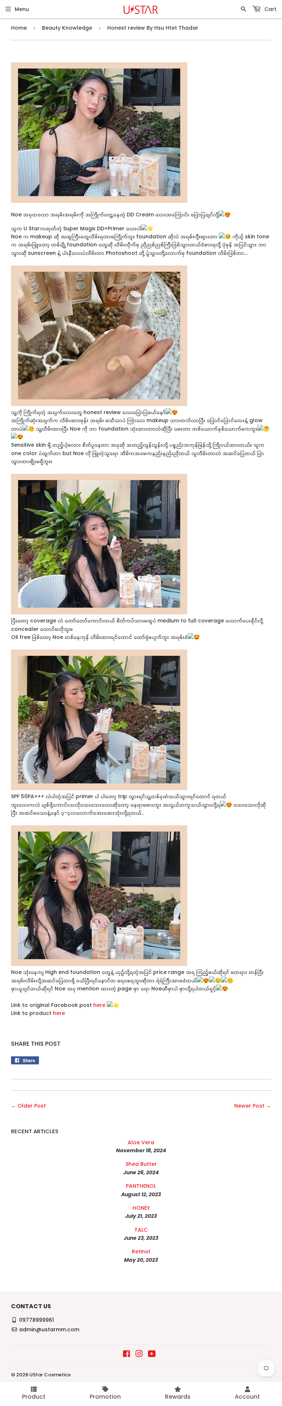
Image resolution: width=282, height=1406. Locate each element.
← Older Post (28, 1105)
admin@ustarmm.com (49, 1329)
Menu (22, 9)
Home (19, 27)
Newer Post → (252, 1105)
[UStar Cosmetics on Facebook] (126, 1354)
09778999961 (36, 1320)
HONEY (141, 1208)
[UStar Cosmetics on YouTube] (152, 1354)
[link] (113, 1005)
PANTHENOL (141, 1186)
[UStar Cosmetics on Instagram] (139, 1354)
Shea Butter (141, 1164)
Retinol (141, 1251)
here (100, 1005)
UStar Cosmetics (49, 1374)
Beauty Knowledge (67, 27)
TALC (141, 1230)
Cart (269, 9)
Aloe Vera (141, 1142)
